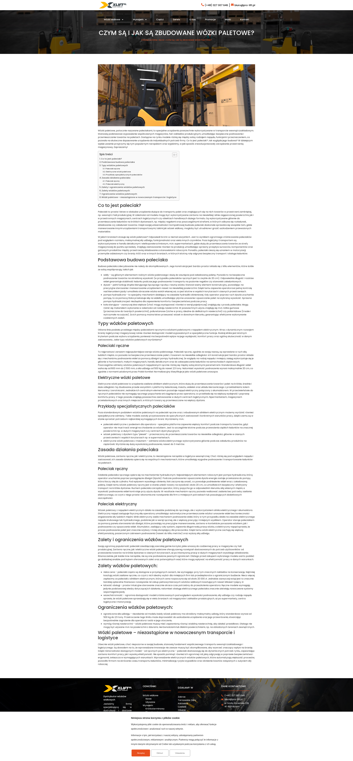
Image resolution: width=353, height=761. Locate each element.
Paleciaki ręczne (112, 168)
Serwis (176, 19)
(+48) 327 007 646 (216, 5)
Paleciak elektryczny (115, 184)
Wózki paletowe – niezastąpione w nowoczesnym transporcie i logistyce (138, 197)
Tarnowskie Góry (187, 700)
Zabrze (181, 696)
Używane (150, 702)
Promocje (210, 19)
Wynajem (138, 19)
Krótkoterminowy (155, 708)
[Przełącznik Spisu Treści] (173, 154)
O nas (192, 19)
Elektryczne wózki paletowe (118, 171)
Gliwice (182, 710)
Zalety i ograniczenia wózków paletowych (123, 187)
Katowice (183, 703)
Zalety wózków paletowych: (116, 190)
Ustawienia (180, 753)
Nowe (148, 698)
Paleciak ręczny (113, 181)
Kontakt (244, 19)
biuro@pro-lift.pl (245, 5)
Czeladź (182, 706)
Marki (228, 19)
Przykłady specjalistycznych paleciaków (124, 174)
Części (160, 19)
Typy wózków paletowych (114, 165)
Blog (161, 40)
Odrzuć (160, 753)
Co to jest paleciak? (111, 158)
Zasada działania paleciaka (116, 177)
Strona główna (149, 40)
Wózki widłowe (112, 19)
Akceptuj (141, 753)
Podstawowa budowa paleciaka (118, 162)
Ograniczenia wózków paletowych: (119, 194)
